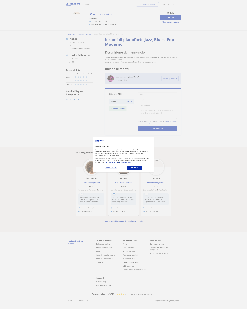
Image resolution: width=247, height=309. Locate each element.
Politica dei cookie (112, 162)
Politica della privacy (125, 162)
